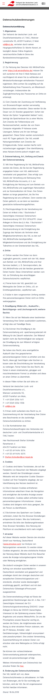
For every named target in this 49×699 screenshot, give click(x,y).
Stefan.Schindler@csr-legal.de (19, 457)
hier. (22, 666)
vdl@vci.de (8, 44)
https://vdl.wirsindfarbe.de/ (20, 70)
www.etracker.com (12, 544)
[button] (3, 3)
